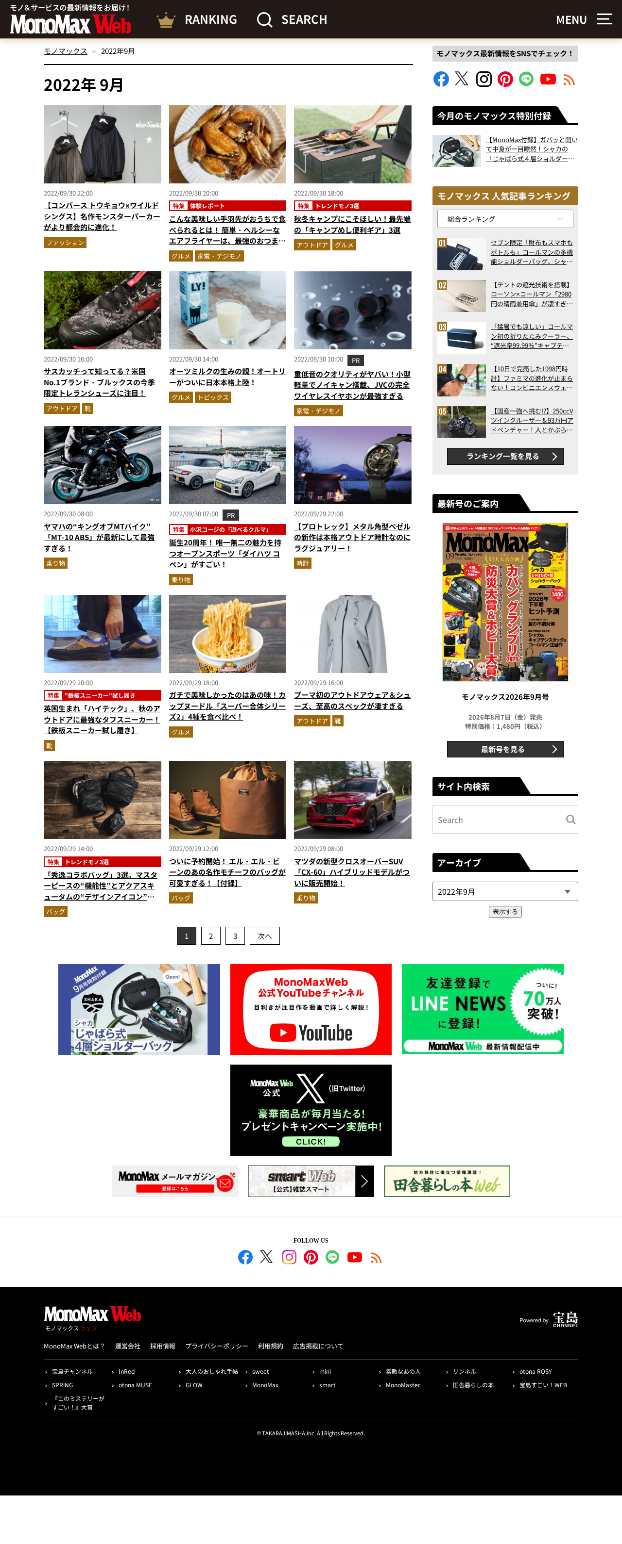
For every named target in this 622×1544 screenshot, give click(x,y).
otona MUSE (135, 1384)
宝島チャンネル (72, 1371)
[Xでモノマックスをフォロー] (462, 84)
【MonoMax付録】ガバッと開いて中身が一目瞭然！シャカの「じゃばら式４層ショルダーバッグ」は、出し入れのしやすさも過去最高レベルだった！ (532, 149)
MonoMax (265, 1384)
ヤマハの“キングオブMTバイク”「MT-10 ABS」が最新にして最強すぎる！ (99, 537)
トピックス (213, 397)
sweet (260, 1371)
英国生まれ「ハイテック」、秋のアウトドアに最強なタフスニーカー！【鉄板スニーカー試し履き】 (102, 719)
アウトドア (312, 244)
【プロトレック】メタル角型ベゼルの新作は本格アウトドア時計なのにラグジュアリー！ (352, 537)
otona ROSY (535, 1371)
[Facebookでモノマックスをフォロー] (441, 84)
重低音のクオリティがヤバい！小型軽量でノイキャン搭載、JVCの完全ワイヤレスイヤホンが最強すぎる (352, 385)
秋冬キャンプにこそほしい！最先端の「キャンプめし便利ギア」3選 (352, 224)
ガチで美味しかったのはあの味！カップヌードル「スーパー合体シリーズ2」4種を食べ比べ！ (227, 706)
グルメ (181, 256)
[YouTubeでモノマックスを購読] (548, 84)
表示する (505, 911)
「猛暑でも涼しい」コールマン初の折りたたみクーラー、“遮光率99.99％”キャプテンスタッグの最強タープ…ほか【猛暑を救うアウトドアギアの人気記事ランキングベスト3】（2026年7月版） (532, 336)
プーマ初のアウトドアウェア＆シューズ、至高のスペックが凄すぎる (352, 700)
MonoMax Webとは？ (74, 1345)
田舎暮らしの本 (473, 1384)
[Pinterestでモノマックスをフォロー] (505, 84)
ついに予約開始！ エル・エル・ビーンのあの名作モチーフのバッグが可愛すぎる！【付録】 (227, 872)
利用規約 (270, 1345)
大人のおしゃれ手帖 (212, 1371)
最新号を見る (503, 749)
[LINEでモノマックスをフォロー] (527, 84)
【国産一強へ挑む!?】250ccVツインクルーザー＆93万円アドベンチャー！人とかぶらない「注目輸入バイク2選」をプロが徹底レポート (532, 420)
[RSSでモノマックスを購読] (376, 1258)
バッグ (55, 911)
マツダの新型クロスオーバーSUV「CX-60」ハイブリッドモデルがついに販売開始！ (352, 872)
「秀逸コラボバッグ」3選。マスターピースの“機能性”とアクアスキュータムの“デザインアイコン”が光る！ (100, 891)
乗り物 (55, 563)
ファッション (65, 242)
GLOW (194, 1384)
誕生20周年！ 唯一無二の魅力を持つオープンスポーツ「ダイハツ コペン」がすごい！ (225, 553)
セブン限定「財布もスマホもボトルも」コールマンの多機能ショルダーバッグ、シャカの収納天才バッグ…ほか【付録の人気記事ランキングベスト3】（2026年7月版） (532, 252)
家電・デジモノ (219, 256)
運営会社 (127, 1345)
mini (325, 1371)
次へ (265, 936)
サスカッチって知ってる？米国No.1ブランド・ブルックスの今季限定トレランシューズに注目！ (99, 382)
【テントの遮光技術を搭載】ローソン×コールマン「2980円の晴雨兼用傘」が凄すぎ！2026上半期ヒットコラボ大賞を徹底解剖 (532, 294)
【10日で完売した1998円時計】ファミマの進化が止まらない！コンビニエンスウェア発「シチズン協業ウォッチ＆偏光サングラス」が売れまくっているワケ (532, 378)
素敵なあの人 (403, 1371)
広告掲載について (318, 1345)
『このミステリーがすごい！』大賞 (78, 1402)
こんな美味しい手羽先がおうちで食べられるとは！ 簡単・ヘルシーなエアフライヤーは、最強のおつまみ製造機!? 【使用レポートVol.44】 (227, 235)
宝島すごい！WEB (543, 1384)
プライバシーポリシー (216, 1345)
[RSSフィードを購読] (569, 84)
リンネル (464, 1371)
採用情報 (162, 1345)
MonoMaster (403, 1384)
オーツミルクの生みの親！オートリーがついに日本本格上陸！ (227, 376)
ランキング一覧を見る (502, 456)
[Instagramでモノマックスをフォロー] (484, 84)
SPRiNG (62, 1384)
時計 (302, 563)
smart (327, 1384)
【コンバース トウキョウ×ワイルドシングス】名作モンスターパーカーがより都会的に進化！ (102, 216)
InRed (127, 1371)
